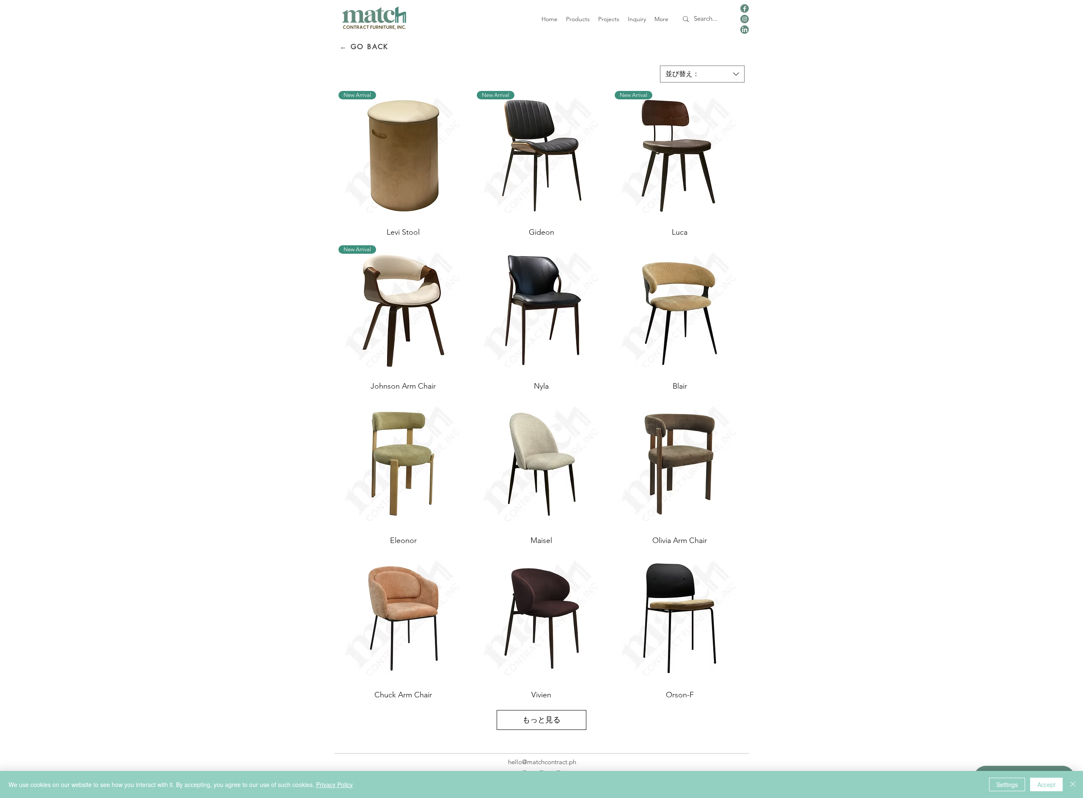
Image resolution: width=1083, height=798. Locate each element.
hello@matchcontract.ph (542, 762)
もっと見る (541, 719)
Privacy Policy (334, 784)
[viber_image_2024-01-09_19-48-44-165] (744, 8)
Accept (1046, 784)
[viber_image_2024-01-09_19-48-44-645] (744, 19)
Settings (1007, 784)
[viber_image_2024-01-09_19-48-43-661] (744, 29)
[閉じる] (1073, 784)
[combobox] (702, 74)
